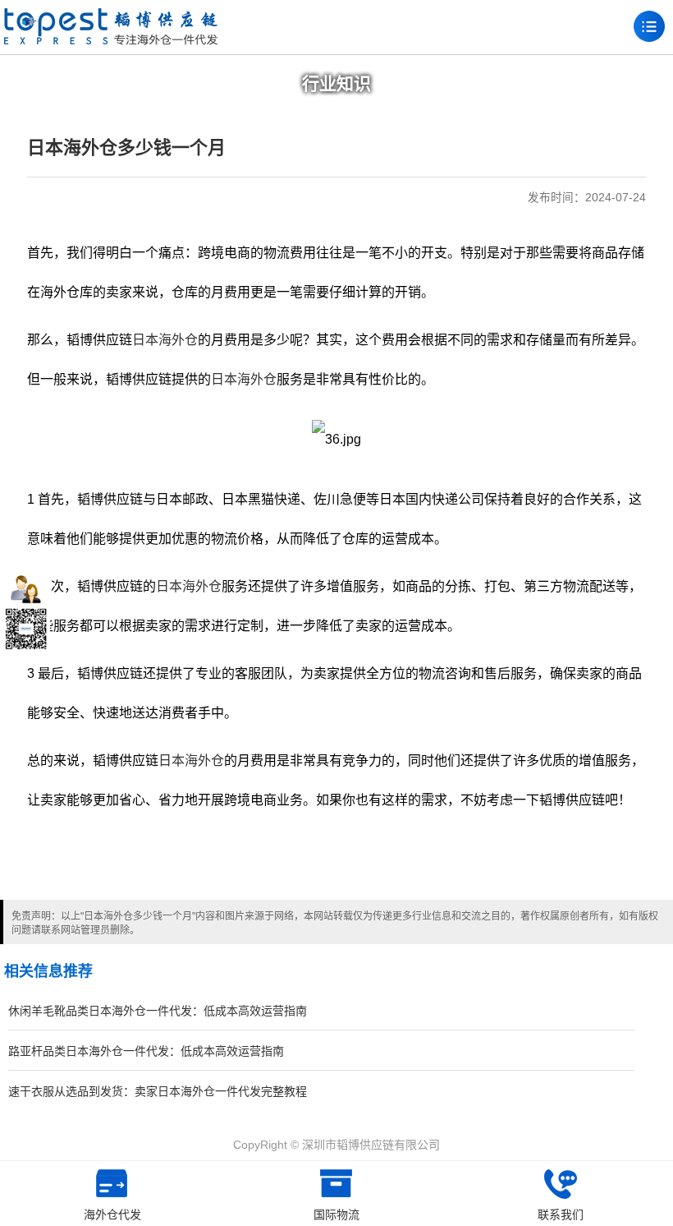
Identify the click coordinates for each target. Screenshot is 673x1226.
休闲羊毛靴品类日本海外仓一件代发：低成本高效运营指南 (157, 1010)
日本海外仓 (165, 340)
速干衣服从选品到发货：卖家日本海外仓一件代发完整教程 (157, 1091)
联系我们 (561, 1214)
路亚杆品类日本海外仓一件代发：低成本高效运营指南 (146, 1051)
